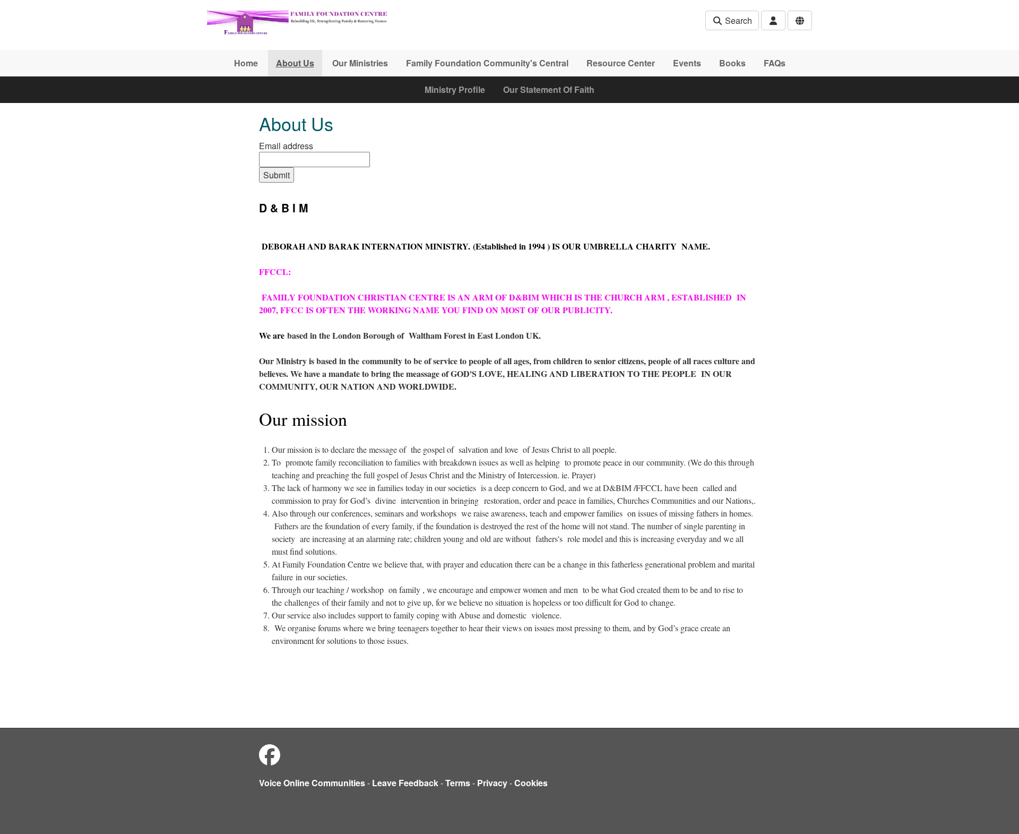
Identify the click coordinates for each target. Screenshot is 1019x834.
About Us (295, 63)
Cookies (531, 783)
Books (732, 63)
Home (246, 63)
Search (737, 20)
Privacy (492, 783)
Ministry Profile (455, 89)
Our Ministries (360, 63)
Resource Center (620, 63)
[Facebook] (269, 754)
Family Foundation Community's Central (487, 63)
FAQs (774, 63)
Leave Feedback (405, 783)
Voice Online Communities (312, 783)
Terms (457, 783)
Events (687, 63)
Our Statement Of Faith (548, 89)
